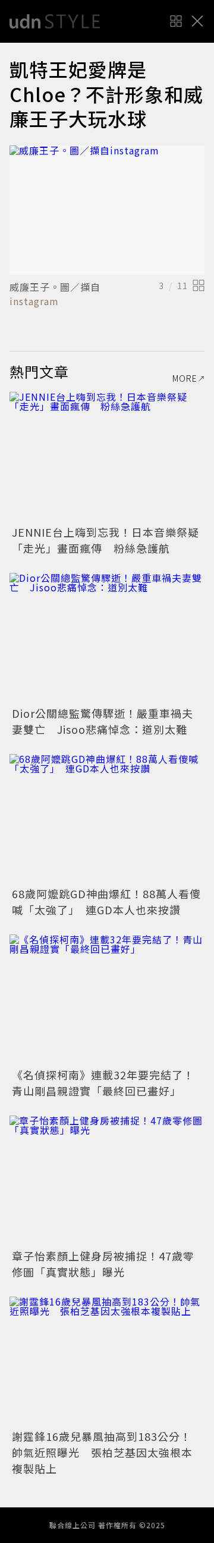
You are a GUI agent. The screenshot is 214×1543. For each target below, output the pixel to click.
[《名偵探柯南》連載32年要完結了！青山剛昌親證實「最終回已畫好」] (107, 999)
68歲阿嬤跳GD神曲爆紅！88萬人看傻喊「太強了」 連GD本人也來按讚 (106, 901)
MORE (184, 378)
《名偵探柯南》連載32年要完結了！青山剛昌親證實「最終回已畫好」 (103, 1082)
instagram (34, 301)
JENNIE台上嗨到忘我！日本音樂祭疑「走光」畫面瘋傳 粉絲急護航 (105, 540)
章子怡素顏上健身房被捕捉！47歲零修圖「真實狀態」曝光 (103, 1263)
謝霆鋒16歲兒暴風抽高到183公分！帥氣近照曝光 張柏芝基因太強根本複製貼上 (102, 1452)
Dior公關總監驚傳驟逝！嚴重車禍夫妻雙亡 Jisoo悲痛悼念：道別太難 (102, 721)
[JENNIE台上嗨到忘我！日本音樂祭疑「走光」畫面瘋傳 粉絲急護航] (107, 457)
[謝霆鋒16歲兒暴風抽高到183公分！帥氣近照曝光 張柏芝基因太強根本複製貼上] (107, 1362)
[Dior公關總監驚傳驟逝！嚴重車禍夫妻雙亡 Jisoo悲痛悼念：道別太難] (107, 638)
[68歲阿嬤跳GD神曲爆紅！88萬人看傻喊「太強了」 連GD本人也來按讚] (107, 819)
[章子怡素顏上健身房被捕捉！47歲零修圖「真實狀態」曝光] (107, 1181)
